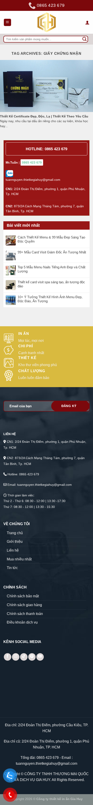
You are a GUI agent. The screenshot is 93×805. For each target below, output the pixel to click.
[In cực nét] (46, 22)
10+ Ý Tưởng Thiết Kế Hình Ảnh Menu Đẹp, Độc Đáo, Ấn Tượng (50, 299)
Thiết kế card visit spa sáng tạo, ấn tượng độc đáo (51, 284)
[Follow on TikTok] (24, 657)
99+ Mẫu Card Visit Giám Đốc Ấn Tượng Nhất (52, 252)
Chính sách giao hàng (24, 605)
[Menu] (7, 22)
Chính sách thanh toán (25, 614)
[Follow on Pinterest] (32, 657)
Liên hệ (13, 550)
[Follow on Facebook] (7, 657)
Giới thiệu (15, 541)
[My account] (87, 22)
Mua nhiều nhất (19, 559)
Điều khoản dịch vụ (22, 622)
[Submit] (84, 39)
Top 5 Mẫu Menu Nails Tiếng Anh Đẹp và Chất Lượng (51, 269)
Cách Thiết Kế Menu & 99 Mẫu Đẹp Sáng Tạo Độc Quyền (51, 239)
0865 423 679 (56, 149)
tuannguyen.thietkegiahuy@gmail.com (46, 763)
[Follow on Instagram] (15, 657)
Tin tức (12, 568)
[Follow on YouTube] (40, 657)
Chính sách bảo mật (23, 596)
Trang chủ (15, 533)
